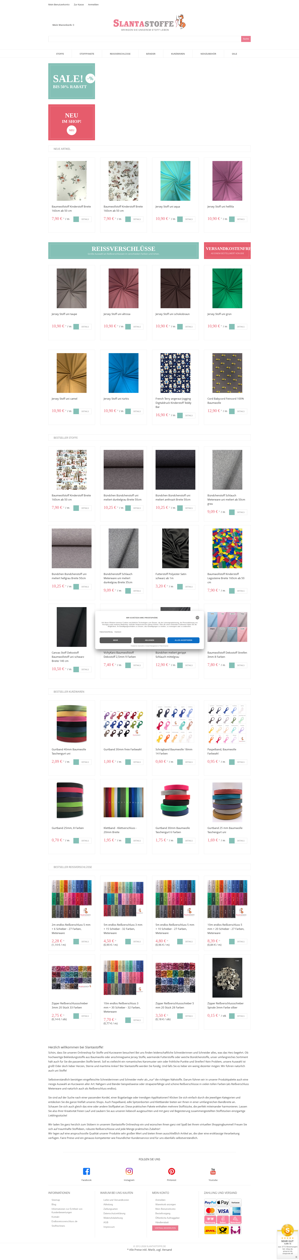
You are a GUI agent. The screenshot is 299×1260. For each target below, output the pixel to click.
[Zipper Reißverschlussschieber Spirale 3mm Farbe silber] (227, 978)
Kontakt (55, 1217)
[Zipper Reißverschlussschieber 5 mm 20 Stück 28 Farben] (175, 978)
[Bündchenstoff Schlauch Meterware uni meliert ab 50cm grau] (227, 470)
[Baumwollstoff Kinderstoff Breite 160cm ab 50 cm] (72, 181)
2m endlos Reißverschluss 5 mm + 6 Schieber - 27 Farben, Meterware (71, 929)
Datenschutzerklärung (114, 1213)
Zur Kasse (79, 4)
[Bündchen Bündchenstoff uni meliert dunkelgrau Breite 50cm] (123, 470)
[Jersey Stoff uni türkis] (123, 373)
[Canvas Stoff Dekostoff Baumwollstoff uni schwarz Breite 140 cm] (72, 627)
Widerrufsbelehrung (113, 1218)
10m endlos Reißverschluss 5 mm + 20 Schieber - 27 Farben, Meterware (225, 929)
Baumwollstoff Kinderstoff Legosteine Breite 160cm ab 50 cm (225, 578)
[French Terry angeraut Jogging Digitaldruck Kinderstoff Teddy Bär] (175, 373)
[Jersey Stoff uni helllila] (227, 181)
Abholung (108, 1204)
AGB (105, 1222)
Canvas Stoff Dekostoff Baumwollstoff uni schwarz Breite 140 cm (68, 657)
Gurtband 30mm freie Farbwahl (123, 749)
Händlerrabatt (162, 1222)
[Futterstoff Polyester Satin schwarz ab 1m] (175, 548)
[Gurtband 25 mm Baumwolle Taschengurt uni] (227, 802)
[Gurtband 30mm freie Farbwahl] (123, 724)
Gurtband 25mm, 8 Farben (68, 828)
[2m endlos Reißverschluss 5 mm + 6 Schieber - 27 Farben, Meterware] (72, 899)
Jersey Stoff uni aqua (168, 206)
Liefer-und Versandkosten (116, 1200)
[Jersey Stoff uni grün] (227, 288)
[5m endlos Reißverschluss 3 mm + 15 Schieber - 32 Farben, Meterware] (123, 899)
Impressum (109, 1227)
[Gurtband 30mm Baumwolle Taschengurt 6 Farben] (175, 802)
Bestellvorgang (162, 1213)
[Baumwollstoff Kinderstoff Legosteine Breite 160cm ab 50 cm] (227, 548)
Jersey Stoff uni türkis (116, 398)
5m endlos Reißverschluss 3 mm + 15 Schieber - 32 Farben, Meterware (123, 929)
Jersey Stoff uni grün (219, 314)
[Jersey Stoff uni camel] (72, 373)
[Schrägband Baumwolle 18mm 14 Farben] (175, 724)
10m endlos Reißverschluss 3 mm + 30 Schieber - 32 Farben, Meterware (122, 1007)
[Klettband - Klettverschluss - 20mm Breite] (123, 802)
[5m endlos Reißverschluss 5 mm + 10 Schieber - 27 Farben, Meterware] (175, 899)
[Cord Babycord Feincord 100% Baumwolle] (227, 373)
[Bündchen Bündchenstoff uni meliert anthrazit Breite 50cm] (175, 470)
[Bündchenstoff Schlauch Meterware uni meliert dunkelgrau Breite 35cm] (123, 548)
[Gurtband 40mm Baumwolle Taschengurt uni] (72, 724)
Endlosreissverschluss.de (64, 1221)
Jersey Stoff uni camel (64, 398)
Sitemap (56, 1200)
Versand (167, 1249)
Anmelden (93, 4)
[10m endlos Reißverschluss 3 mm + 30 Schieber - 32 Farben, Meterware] (123, 978)
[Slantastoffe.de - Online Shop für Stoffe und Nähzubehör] (149, 16)
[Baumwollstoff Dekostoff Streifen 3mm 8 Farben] (227, 627)
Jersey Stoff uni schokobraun (173, 314)
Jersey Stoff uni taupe (64, 314)
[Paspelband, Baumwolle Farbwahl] (227, 724)
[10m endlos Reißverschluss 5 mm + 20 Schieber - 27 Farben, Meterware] (227, 899)
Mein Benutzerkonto (59, 4)
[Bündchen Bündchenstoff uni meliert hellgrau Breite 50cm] (72, 548)
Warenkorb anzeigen (165, 1204)
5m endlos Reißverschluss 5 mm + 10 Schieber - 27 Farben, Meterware (175, 929)
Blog (54, 1204)
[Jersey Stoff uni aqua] (175, 181)
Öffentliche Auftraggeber (167, 1218)
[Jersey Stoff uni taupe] (72, 288)
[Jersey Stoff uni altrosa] (123, 288)
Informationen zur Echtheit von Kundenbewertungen (67, 1211)
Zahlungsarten (110, 1209)
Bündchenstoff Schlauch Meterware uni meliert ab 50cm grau (226, 499)
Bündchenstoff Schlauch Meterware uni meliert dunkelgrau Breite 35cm (118, 578)
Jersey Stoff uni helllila (220, 206)
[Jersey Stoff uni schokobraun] (175, 288)
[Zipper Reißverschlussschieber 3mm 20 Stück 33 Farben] (72, 978)
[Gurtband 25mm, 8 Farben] (72, 802)
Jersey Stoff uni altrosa (117, 314)
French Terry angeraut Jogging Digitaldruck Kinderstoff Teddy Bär (173, 403)
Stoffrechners (58, 1226)
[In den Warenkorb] (76, 219)
